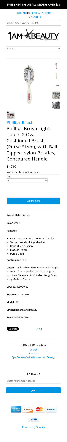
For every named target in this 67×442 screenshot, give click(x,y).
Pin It (39, 328)
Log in (21, 13)
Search (34, 349)
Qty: (9, 176)
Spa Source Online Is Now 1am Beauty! (33, 357)
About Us (33, 353)
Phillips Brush (20, 122)
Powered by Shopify (33, 427)
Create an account (41, 13)
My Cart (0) (34, 16)
